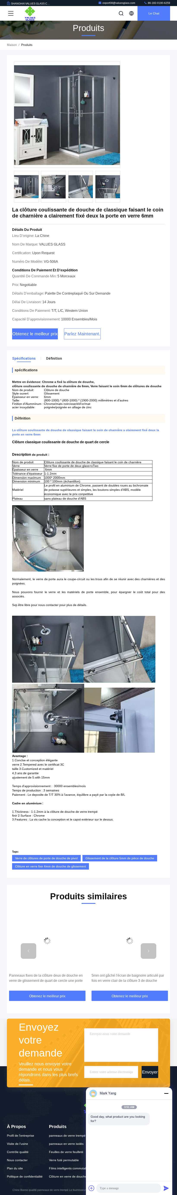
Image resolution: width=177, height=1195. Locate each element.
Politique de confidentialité (25, 1176)
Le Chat (154, 13)
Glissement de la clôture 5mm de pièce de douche (119, 858)
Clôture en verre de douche (68, 1176)
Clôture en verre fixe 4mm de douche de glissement (50, 866)
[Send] (166, 1188)
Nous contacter (17, 1160)
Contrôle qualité (17, 1152)
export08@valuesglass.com (119, 3)
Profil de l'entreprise (20, 1135)
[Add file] (91, 1188)
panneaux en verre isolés (66, 1143)
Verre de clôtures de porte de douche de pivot (46, 858)
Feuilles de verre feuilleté (66, 1152)
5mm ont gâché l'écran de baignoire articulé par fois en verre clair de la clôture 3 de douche (128, 978)
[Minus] (166, 1093)
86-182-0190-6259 (158, 3)
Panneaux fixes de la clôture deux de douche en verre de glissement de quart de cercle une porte (46, 978)
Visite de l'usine (17, 1143)
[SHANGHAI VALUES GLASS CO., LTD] (30, 13)
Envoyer (150, 1071)
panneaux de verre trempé (67, 1135)
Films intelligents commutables (70, 1168)
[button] (28, 951)
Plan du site (15, 1168)
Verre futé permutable (64, 1160)
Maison (12, 45)
